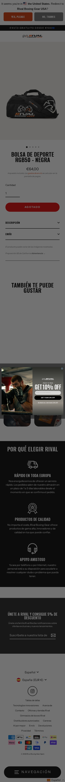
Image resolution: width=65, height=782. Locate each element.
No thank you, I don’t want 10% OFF (48, 402)
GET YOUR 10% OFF (48, 397)
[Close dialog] (62, 368)
